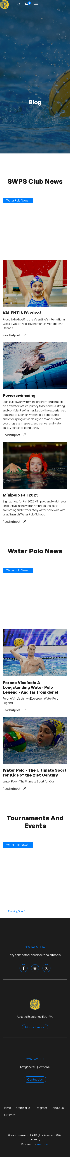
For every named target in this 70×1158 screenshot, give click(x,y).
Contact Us (35, 1079)
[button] (28, 4)
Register (41, 1108)
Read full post (11, 335)
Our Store (9, 1115)
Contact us (23, 1108)
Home (7, 1108)
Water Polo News (17, 200)
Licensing (35, 1139)
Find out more (35, 1027)
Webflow (42, 1144)
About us (58, 1108)
